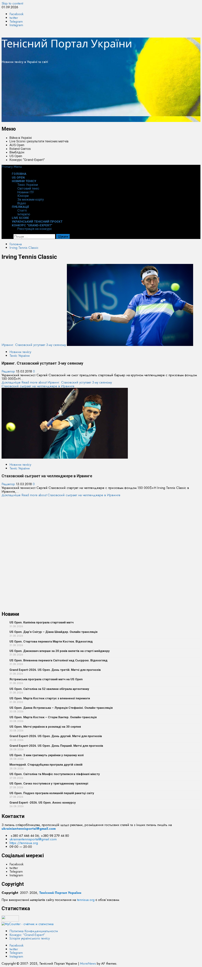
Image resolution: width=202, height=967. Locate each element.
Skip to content (12, 3)
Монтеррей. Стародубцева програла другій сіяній (45, 764)
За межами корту (30, 199)
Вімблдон (16, 152)
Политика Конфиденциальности (33, 931)
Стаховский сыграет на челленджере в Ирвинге (38, 386)
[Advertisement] (101, 94)
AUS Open (16, 145)
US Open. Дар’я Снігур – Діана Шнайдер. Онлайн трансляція (53, 632)
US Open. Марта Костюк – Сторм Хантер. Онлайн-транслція (53, 717)
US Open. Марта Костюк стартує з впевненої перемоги (49, 698)
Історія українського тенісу (29, 938)
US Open (15, 156)
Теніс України (27, 185)
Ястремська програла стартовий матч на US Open (46, 679)
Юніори (23, 196)
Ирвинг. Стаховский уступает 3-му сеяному (34, 344)
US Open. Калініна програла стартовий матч (41, 622)
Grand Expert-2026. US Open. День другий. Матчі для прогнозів (55, 736)
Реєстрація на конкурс (34, 229)
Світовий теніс (28, 188)
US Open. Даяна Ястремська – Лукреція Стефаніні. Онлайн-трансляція (61, 708)
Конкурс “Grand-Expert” (27, 160)
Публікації (20, 207)
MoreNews (88, 963)
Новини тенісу (24, 181)
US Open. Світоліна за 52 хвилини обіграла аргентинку (49, 689)
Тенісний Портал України (67, 43)
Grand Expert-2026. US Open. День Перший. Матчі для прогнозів (56, 746)
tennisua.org (85, 899)
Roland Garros (20, 149)
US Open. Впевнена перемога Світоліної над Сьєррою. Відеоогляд (58, 660)
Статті (22, 210)
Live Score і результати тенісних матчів (38, 141)
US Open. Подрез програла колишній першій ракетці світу (51, 793)
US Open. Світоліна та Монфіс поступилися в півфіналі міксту (54, 774)
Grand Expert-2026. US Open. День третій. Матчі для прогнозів (55, 670)
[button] (12, 166)
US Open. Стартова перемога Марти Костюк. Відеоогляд (51, 641)
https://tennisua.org (23, 843)
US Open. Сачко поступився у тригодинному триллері (48, 783)
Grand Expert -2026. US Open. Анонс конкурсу (42, 802)
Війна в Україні (20, 138)
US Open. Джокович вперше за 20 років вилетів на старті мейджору (59, 651)
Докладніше (57, 382)
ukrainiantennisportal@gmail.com (33, 839)
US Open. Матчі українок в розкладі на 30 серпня (45, 726)
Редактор (9, 371)
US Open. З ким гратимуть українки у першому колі (46, 755)
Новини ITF (25, 192)
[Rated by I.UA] (10, 920)
